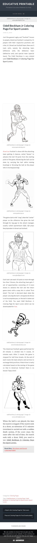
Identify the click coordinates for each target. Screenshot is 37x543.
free (15, 306)
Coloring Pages (14, 496)
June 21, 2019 (7, 32)
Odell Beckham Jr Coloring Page (15, 498)
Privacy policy (20, 540)
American (6, 151)
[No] (35, 536)
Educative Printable (18, 4)
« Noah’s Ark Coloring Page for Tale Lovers (17, 510)
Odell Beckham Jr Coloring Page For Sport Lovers (18, 27)
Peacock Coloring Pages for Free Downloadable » (18, 516)
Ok (14, 540)
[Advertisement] (18, 83)
